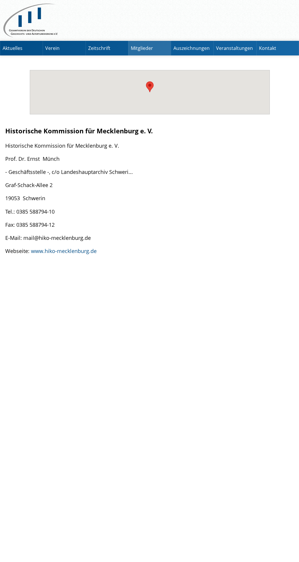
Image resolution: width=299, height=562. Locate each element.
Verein (52, 48)
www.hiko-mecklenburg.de (64, 250)
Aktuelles (12, 48)
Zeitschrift (99, 48)
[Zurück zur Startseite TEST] (149, 20)
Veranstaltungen (234, 48)
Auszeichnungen (191, 48)
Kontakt (267, 48)
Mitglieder (142, 48)
